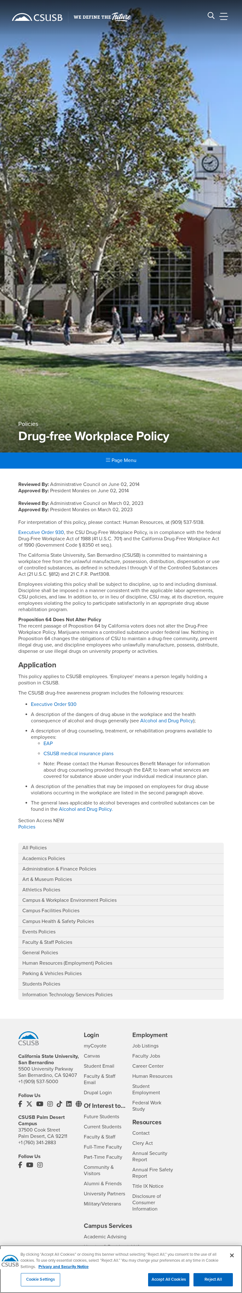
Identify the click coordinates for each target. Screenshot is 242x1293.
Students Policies (41, 984)
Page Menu (123, 460)
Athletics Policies (41, 890)
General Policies (40, 953)
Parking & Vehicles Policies (52, 973)
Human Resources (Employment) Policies (67, 963)
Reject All (213, 1279)
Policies (26, 827)
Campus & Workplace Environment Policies (69, 900)
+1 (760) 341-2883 (37, 1142)
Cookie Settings (40, 1279)
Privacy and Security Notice (63, 1266)
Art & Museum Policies (47, 879)
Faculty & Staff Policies (47, 942)
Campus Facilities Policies (50, 911)
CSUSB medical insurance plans (78, 753)
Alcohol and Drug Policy (166, 721)
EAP (48, 743)
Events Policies (38, 932)
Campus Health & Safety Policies (58, 921)
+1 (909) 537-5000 (38, 1081)
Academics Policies (43, 858)
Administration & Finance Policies (59, 869)
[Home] (37, 17)
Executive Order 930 (41, 532)
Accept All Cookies (169, 1279)
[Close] (232, 1255)
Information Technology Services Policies (67, 995)
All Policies (34, 848)
